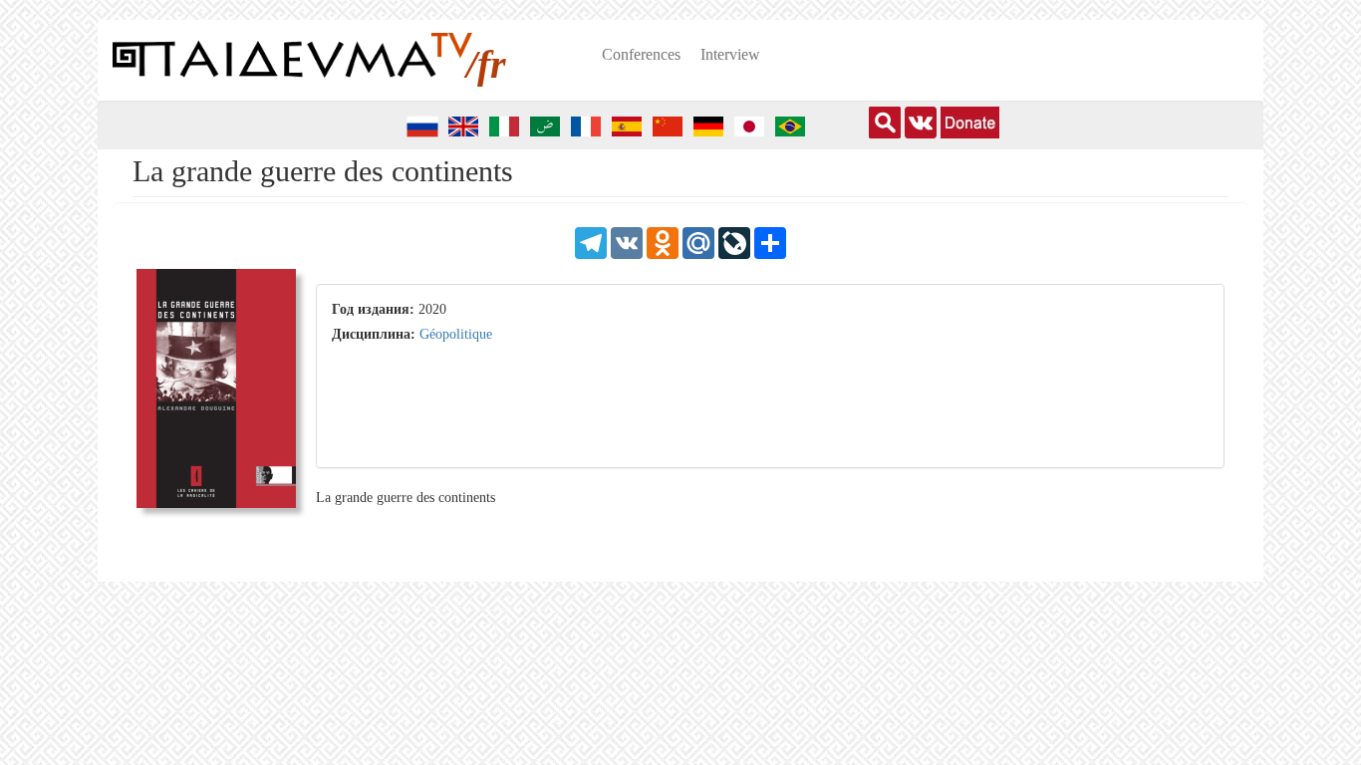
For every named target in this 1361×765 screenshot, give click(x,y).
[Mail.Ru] (698, 241)
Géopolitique (455, 334)
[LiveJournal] (734, 241)
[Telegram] (591, 241)
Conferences (641, 54)
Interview (730, 54)
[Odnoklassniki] (663, 241)
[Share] (770, 241)
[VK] (627, 241)
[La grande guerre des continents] (216, 394)
